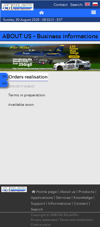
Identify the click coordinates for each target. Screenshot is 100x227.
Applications (42, 197)
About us (67, 191)
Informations (59, 203)
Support (38, 203)
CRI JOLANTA (67, 214)
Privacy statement (44, 219)
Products (86, 191)
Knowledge (83, 197)
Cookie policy (41, 224)
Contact (61, 4)
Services (63, 197)
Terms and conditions (76, 219)
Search (76, 4)
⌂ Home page (44, 192)
